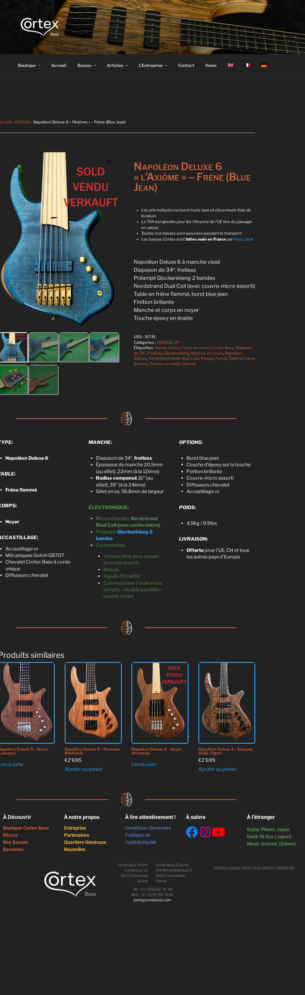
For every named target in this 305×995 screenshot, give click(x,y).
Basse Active (167, 347)
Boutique (27, 65)
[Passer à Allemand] (264, 65)
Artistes (115, 65)
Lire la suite (143, 764)
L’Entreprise (151, 65)
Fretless (154, 353)
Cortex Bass (222, 347)
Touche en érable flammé (173, 363)
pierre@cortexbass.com (152, 900)
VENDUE (22, 122)
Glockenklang (176, 353)
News (211, 65)
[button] (109, 162)
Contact (186, 65)
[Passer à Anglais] (230, 65)
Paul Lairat (243, 239)
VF (176, 342)
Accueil (58, 65)
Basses (84, 65)
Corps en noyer (195, 347)
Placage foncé (214, 358)
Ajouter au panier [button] (83, 769)
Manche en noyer (207, 353)
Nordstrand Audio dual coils (173, 358)
